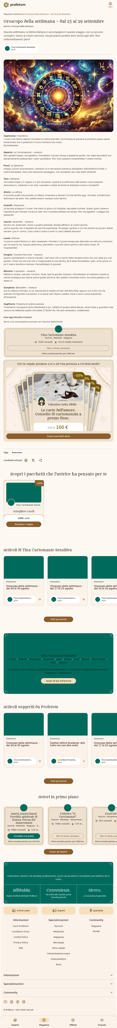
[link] (58, 342)
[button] (58, 348)
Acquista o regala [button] (24, 524)
